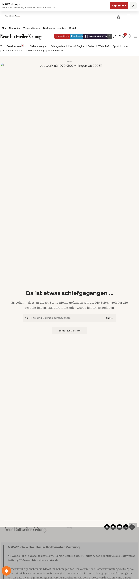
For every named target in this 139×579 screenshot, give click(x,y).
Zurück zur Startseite (70, 330)
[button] (120, 36)
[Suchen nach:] (65, 318)
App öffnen (119, 5)
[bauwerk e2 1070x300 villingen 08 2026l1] (69, 82)
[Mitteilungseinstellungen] (6, 571)
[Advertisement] (69, 553)
